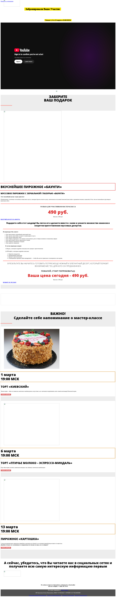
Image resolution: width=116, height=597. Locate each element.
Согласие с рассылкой (68, 595)
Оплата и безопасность (81, 595)
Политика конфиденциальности (37, 595)
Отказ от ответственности (54, 595)
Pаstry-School (64, 590)
